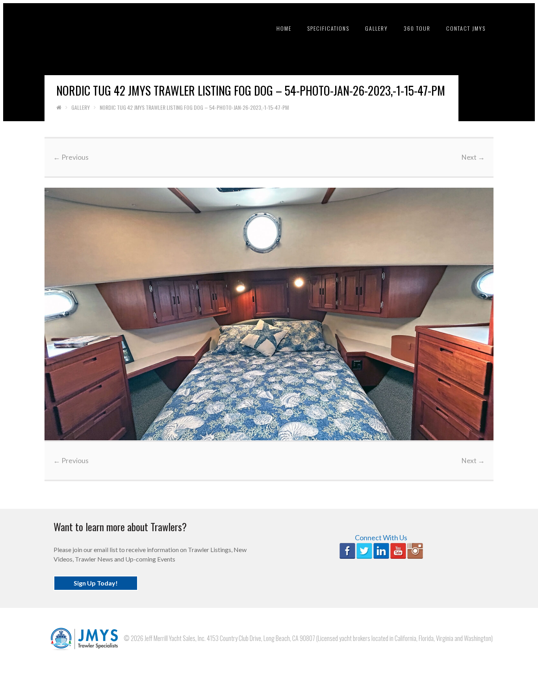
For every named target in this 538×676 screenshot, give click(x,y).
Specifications (328, 28)
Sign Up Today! (96, 583)
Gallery (376, 28)
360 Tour (417, 28)
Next (473, 157)
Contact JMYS (466, 28)
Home (283, 28)
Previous (71, 157)
